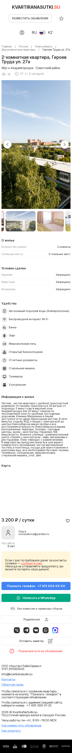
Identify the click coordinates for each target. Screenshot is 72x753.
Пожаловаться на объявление (40, 651)
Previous (7, 144)
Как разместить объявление (21, 725)
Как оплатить (11, 730)
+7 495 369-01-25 (39, 705)
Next (65, 144)
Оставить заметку (31, 641)
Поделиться (31, 619)
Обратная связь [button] (12, 684)
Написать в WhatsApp (39, 598)
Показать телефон (36, 586)
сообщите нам (31, 563)
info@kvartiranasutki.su (16, 674)
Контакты (8, 679)
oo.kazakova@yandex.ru (33, 534)
